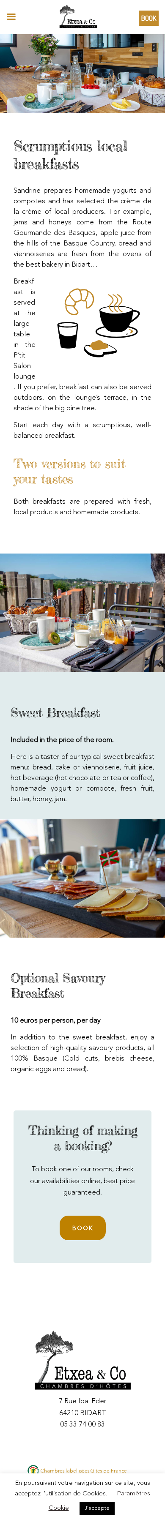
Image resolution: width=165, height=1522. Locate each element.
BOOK (82, 1228)
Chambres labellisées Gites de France (84, 1471)
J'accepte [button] (97, 1508)
